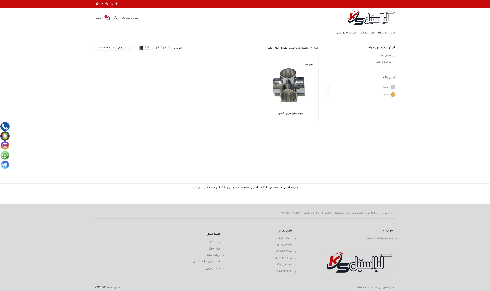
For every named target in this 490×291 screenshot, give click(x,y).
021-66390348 (283, 258)
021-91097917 (284, 245)
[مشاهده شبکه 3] (147, 48)
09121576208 (284, 265)
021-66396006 (284, 238)
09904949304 (284, 272)
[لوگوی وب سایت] (371, 18)
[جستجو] (116, 18)
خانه (316, 48)
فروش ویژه (385, 55)
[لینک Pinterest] (106, 4)
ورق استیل (214, 248)
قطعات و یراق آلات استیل (206, 262)
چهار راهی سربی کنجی (290, 113)
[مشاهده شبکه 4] (141, 48)
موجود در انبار (383, 62)
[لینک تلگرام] (97, 4)
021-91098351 (284, 252)
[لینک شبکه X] (111, 4)
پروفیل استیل (213, 255)
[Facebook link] (116, 4)
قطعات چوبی (213, 268)
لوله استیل (214, 242)
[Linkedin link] (102, 4)
